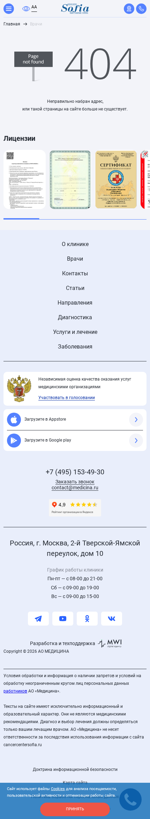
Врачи (75, 258)
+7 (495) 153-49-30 (75, 472)
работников (15, 691)
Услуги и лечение (75, 332)
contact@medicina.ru (75, 487)
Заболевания (75, 346)
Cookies (58, 789)
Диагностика (75, 317)
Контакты (75, 273)
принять (75, 809)
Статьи (75, 288)
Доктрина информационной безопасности (75, 769)
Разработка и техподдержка (62, 643)
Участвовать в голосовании (66, 397)
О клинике (75, 244)
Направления (75, 302)
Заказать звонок (75, 481)
